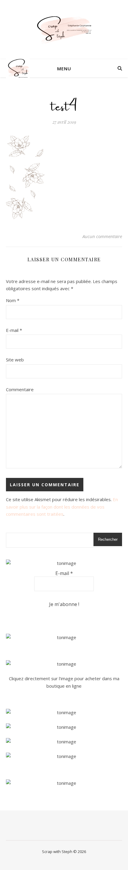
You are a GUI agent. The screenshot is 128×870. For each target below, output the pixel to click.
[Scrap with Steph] (64, 29)
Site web (15, 360)
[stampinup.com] (64, 637)
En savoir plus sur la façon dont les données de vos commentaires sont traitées (62, 506)
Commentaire (20, 389)
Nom (12, 300)
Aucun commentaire (102, 236)
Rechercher (108, 539)
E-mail (14, 330)
